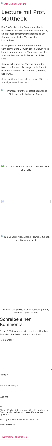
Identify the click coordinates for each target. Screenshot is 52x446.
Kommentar (7, 340)
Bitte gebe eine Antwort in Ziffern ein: (20, 419)
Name (4, 375)
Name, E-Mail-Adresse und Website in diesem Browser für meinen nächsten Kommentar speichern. (24, 412)
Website (4, 397)
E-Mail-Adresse (9, 385)
